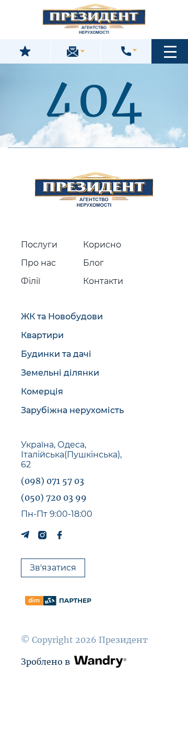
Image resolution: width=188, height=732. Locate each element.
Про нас (38, 263)
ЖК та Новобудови (62, 316)
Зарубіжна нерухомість (72, 410)
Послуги (39, 245)
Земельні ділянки (60, 373)
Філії (30, 281)
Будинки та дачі (56, 354)
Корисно (102, 245)
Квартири (42, 335)
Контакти (103, 281)
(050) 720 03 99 (54, 497)
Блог (93, 263)
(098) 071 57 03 (52, 481)
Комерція (42, 391)
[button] (169, 51)
